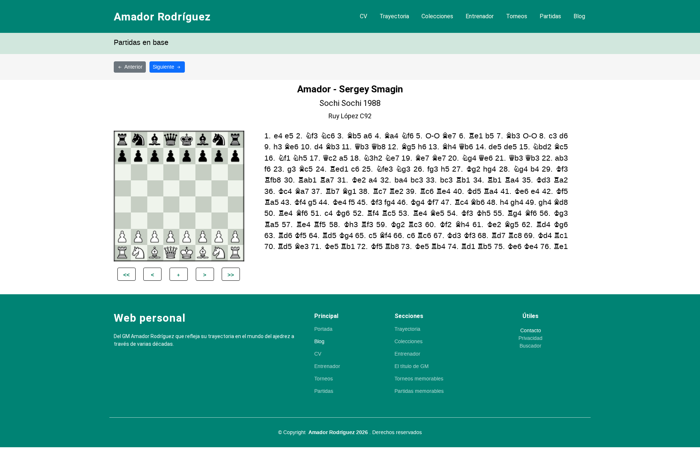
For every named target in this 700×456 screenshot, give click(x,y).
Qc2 (330, 158)
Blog (579, 16)
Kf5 (562, 191)
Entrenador (480, 16)
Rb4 (438, 246)
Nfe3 (384, 169)
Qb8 (378, 147)
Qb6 (466, 147)
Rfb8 (272, 180)
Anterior (133, 67)
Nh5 (299, 158)
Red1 (339, 169)
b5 (489, 136)
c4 (328, 213)
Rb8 (392, 246)
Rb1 (463, 180)
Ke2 (358, 180)
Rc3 (415, 224)
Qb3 (361, 147)
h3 (277, 147)
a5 (343, 158)
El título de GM (411, 366)
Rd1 (468, 246)
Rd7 (498, 235)
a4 (373, 180)
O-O (432, 136)
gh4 (517, 202)
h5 (445, 169)
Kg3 (560, 213)
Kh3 (350, 224)
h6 (422, 147)
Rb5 (484, 246)
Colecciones (437, 16)
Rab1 (307, 180)
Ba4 (391, 136)
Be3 (301, 246)
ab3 (561, 158)
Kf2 (445, 224)
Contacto (530, 330)
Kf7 (433, 202)
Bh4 (449, 147)
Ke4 (339, 202)
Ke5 (331, 246)
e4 (278, 136)
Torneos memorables (418, 379)
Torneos (516, 16)
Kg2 (473, 169)
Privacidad (530, 338)
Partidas (550, 16)
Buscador (530, 346)
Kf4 (300, 202)
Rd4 (543, 224)
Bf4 (385, 235)
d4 (318, 147)
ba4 (401, 180)
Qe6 (485, 158)
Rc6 (427, 191)
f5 (352, 202)
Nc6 (327, 136)
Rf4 (373, 213)
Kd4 (544, 235)
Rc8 (515, 235)
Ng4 (469, 158)
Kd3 (543, 180)
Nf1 (284, 158)
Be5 (437, 213)
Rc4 (461, 202)
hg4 (489, 169)
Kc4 (285, 191)
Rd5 (329, 235)
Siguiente (164, 67)
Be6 (291, 147)
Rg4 (514, 213)
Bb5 (354, 136)
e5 (289, 136)
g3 (291, 169)
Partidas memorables (419, 391)
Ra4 (512, 180)
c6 (355, 169)
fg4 (389, 202)
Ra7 (327, 180)
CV (363, 16)
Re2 (396, 191)
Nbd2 (542, 147)
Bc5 (561, 147)
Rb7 (332, 191)
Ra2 (560, 180)
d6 (563, 136)
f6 (267, 169)
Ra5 (271, 202)
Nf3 (311, 136)
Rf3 (367, 224)
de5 (495, 147)
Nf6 (407, 136)
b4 (534, 169)
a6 (367, 136)
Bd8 (560, 202)
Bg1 (349, 191)
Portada (323, 329)
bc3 (417, 180)
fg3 (432, 169)
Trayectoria (394, 16)
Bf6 (302, 213)
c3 (553, 136)
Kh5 (483, 213)
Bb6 (477, 202)
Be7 (449, 136)
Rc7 (380, 191)
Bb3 (513, 136)
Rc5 (389, 213)
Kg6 (342, 213)
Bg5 (408, 147)
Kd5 (474, 191)
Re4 (443, 191)
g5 (312, 202)
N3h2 (372, 158)
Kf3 (562, 169)
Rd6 (285, 235)
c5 (373, 235)
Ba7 (302, 191)
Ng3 (403, 169)
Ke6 (521, 191)
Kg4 (417, 202)
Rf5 (320, 224)
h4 (504, 202)
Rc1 (561, 235)
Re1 (475, 136)
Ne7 (392, 158)
